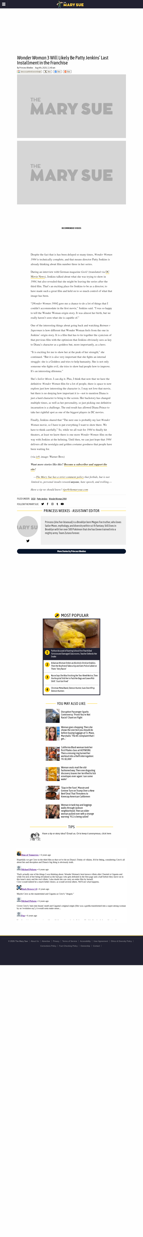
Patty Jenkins (42, 499)
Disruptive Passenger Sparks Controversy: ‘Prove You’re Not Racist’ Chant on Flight (75, 714)
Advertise (46, 941)
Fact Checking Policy (68, 946)
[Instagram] (52, 505)
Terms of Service (69, 941)
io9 (38, 456)
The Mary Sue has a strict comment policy (60, 477)
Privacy (56, 941)
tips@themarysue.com (75, 489)
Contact (96, 946)
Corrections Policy (48, 946)
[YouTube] (62, 505)
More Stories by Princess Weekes (71, 551)
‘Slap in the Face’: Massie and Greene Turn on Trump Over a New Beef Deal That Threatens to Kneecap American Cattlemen (77, 792)
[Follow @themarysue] (43, 505)
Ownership (85, 946)
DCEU (33, 499)
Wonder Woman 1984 (58, 499)
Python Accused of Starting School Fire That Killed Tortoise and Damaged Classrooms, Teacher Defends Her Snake (74, 653)
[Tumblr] (57, 505)
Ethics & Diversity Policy (121, 941)
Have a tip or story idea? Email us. (59, 833)
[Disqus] (71, 885)
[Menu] (4, 4)
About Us (35, 941)
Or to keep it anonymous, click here (94, 833)
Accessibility (85, 941)
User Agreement (101, 941)
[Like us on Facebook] (47, 505)
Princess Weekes (26, 67)
